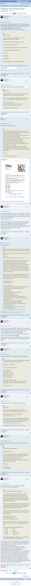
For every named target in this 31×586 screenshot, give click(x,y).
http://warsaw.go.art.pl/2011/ (8, 415)
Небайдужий (6, 79)
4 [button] (19, 13)
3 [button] (17, 13)
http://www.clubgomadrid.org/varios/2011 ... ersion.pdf (14, 257)
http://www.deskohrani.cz (6, 219)
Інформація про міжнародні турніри (12, 9)
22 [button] (24, 13)
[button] (12, 13)
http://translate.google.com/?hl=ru (14, 312)
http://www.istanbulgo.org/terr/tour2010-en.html (12, 103)
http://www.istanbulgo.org (8, 102)
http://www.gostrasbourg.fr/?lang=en (10, 367)
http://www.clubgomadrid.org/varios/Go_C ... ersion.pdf (14, 309)
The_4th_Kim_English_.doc (9, 69)
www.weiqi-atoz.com (7, 253)
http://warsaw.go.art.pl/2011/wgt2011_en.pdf (12, 422)
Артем (2, 117)
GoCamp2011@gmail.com (8, 281)
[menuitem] (3, 3)
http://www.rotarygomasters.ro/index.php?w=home (11, 333)
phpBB (17, 581)
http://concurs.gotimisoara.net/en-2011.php (11, 458)
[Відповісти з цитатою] (27, 17)
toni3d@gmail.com (7, 282)
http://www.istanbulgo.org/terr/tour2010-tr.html (12, 105)
